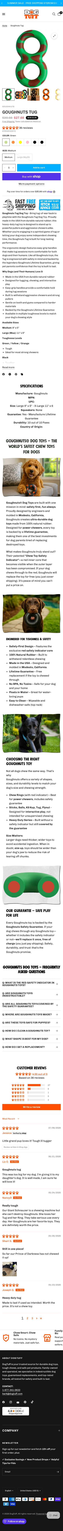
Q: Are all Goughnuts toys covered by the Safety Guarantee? (28, 1005)
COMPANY (10, 1430)
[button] (10, 127)
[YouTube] (20, 1402)
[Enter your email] (58, 1471)
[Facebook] (4, 374)
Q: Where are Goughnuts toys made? (27, 1014)
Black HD (42, 142)
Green (6, 142)
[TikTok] (34, 1402)
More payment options (31, 184)
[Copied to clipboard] (22, 374)
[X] (10, 374)
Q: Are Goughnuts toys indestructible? (17, 994)
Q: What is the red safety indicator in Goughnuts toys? (28, 984)
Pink (27, 142)
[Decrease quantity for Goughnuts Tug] (4, 167)
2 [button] (27, 1318)
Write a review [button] (31, 1107)
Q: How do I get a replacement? (23, 1047)
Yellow (20, 142)
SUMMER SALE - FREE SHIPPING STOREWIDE (31, 3)
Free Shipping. (8, 121)
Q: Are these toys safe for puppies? (26, 1022)
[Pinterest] (17, 374)
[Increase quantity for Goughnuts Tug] (13, 167)
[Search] (53, 14)
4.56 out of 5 (39, 1074)
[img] (10, 1128)
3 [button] (32, 1318)
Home (4, 26)
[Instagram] (12, 1402)
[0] (58, 14)
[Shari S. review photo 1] (9, 1269)
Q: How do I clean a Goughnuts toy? (26, 1030)
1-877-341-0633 (11, 1390)
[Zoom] (54, 36)
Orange (13, 142)
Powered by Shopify (45, 1514)
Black (34, 142)
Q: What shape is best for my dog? (25, 1038)
